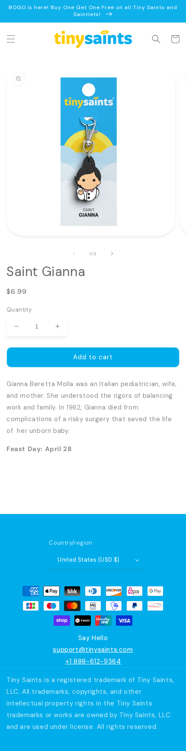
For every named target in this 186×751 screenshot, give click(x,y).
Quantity (19, 309)
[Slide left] (73, 253)
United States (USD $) (88, 559)
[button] (10, 39)
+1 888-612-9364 (93, 661)
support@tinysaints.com (93, 649)
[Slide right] (112, 253)
